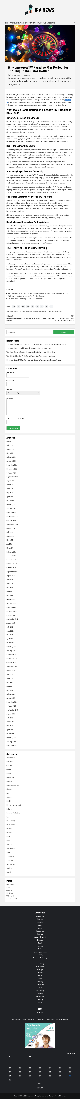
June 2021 (9, 678)
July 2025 (9, 485)
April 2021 (9, 686)
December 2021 (11, 655)
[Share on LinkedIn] (23, 306)
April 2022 (9, 639)
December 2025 (11, 465)
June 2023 (9, 583)
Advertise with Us (12, 899)
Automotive (10, 758)
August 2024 (10, 528)
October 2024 (11, 520)
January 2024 (11, 556)
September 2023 (12, 572)
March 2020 (10, 734)
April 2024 (9, 544)
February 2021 (11, 694)
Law (7, 817)
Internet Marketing (13, 813)
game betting (14, 311)
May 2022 (9, 635)
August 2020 (10, 714)
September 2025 (12, 477)
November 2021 (11, 658)
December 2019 (11, 745)
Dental (8, 773)
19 (30, 1072)
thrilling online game (55, 311)
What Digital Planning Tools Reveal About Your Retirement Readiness (30, 356)
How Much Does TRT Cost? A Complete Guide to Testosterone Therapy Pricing (33, 360)
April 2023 (9, 591)
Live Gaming (38, 311)
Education (10, 777)
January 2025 (11, 508)
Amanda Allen (15, 75)
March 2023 (10, 595)
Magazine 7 (52, 1096)
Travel (8, 872)
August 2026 (10, 441)
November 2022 (11, 611)
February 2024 (11, 552)
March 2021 (10, 690)
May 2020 (9, 726)
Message (9, 398)
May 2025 (9, 493)
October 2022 (11, 615)
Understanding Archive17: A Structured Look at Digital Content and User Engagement (36, 344)
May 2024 (9, 540)
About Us (9, 890)
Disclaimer (10, 893)
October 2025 (11, 473)
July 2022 (9, 627)
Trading (9, 868)
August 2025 (10, 481)
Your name (10, 372)
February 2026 (11, 457)
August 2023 (10, 576)
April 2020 (9, 730)
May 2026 (9, 453)
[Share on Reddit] (37, 306)
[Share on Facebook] (14, 306)
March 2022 (10, 643)
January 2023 (11, 603)
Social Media (10, 848)
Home (8, 887)
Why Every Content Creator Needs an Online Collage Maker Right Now (30, 352)
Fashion (9, 781)
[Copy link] (51, 306)
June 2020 (9, 722)
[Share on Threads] (46, 306)
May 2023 (9, 587)
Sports (8, 852)
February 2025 (11, 504)
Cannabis (9, 765)
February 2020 (11, 738)
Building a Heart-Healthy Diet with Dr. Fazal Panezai (23, 318)
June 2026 (9, 449)
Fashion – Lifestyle (12, 785)
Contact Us (10, 884)
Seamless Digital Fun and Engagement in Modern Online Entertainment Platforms (38, 293)
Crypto (8, 769)
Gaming (9, 797)
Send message (13, 428)
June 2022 (9, 631)
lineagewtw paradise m (26, 311)
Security (9, 844)
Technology (10, 864)
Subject (9, 389)
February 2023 (11, 599)
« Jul (39, 1083)
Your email (10, 381)
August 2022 (10, 623)
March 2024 (10, 548)
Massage (9, 829)
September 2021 (12, 666)
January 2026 (11, 461)
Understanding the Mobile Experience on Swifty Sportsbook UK (28, 348)
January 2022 (11, 651)
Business (9, 762)
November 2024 (11, 516)
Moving (9, 833)
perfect (44, 311)
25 (20, 1076)
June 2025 (9, 489)
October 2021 (11, 662)
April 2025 (9, 497)
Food (8, 793)
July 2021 (9, 674)
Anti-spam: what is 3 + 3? (15, 419)
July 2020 (9, 718)
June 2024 (9, 536)
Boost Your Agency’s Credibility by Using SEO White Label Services (58, 318)
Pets (8, 841)
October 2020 (11, 706)
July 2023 (9, 579)
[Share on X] (18, 306)
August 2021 (10, 670)
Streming (9, 860)
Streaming (10, 856)
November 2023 (11, 564)
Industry (9, 809)
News (8, 837)
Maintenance (11, 825)
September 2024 (12, 524)
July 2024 (9, 532)
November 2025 (11, 469)
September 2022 (12, 619)
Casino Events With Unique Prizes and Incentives (25, 299)
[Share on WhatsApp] (28, 306)
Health (8, 801)
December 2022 (11, 607)
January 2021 (11, 698)
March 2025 (10, 500)
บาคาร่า (40, 1012)
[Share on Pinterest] (32, 306)
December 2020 (11, 702)
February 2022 (11, 647)
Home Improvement (13, 805)
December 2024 (11, 512)
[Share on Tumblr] (42, 306)
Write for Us (10, 896)
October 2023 (11, 568)
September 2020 (12, 710)
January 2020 (11, 742)
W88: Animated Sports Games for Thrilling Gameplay (27, 296)
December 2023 (11, 560)
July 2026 (9, 445)
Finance (9, 789)
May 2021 (9, 682)
